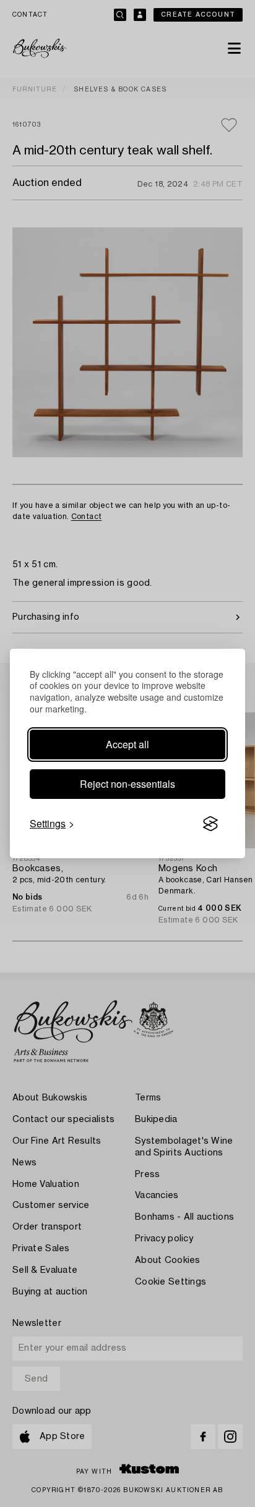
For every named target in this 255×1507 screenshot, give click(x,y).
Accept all (127, 744)
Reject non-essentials (127, 784)
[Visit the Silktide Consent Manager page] (210, 823)
